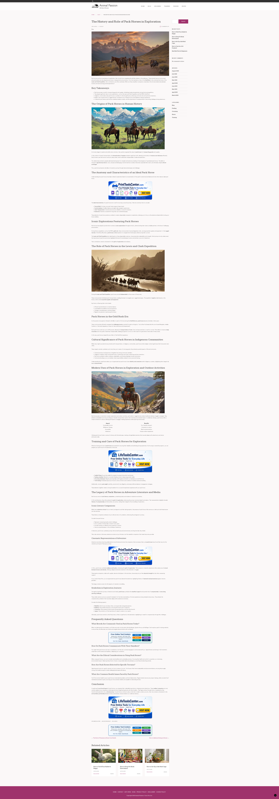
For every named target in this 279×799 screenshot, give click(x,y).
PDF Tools (146, 637)
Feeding (176, 6)
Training (167, 6)
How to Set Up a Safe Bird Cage (156, 766)
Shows (184, 6)
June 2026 (174, 77)
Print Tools (137, 640)
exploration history (96, 721)
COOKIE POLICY (161, 792)
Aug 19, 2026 (149, 769)
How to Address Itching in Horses (158, 738)
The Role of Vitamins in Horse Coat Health (104, 738)
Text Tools (137, 635)
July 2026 (174, 74)
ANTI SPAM (127, 792)
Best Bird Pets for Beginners (179, 51)
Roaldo (101, 26)
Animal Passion (108, 5)
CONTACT (120, 792)
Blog (149, 6)
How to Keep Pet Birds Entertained (127, 767)
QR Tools (137, 637)
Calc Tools (146, 635)
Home (143, 6)
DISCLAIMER (151, 792)
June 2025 (174, 86)
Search (183, 21)
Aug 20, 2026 (96, 771)
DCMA (134, 792)
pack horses (114, 721)
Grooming (157, 6)
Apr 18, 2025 (94, 26)
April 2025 (175, 92)
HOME (115, 792)
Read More (96, 773)
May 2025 (174, 89)
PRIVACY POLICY (142, 792)
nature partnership (106, 721)
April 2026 (175, 83)
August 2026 (175, 71)
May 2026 (174, 80)
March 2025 (175, 95)
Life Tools (146, 640)
